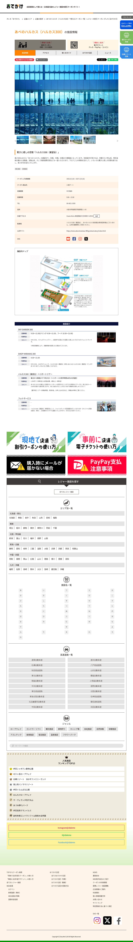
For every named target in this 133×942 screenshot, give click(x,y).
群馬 (25, 528)
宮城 (48, 517)
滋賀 (39, 548)
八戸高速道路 (96, 665)
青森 (20, 517)
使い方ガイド (66, 53)
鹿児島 (54, 569)
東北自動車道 (37, 675)
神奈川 (40, 528)
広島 (32, 559)
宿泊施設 (42, 734)
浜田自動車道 (96, 707)
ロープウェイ (16, 729)
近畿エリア (28, 19)
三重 (32, 548)
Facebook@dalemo (66, 842)
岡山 (25, 559)
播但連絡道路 (96, 701)
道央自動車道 (96, 660)
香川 (53, 559)
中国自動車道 (37, 707)
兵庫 (53, 548)
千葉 (55, 528)
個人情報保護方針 (99, 896)
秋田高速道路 (37, 670)
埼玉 (11, 528)
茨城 (48, 528)
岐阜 (25, 548)
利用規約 (96, 892)
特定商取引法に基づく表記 (102, 906)
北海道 (12, 517)
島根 (18, 559)
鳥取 (11, 559)
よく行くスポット (42, 59)
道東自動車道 (37, 660)
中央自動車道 (37, 686)
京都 (60, 548)
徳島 (46, 559)
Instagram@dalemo (66, 827)
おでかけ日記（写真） (59, 879)
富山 (18, 538)
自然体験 (100, 729)
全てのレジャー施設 (66, 492)
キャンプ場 (74, 729)
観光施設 (49, 729)
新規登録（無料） (14, 892)
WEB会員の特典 (13, 896)
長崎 (25, 569)
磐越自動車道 (96, 675)
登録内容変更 (13, 899)
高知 (67, 559)
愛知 (18, 548)
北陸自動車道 (96, 691)
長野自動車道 (96, 686)
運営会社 (96, 876)
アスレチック (16, 734)
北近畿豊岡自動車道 (37, 701)
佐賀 (18, 569)
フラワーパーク (69, 734)
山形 (41, 517)
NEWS (95, 872)
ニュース (108, 53)
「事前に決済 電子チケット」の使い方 (20, 879)
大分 (39, 569)
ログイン (11, 889)
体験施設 (112, 729)
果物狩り (61, 729)
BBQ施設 (88, 729)
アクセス (46, 53)
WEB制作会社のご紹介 (101, 879)
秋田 (34, 517)
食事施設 (30, 734)
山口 (39, 559)
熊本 (32, 569)
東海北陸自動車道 (37, 696)
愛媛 (60, 559)
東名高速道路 (37, 691)
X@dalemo (66, 835)
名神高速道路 (96, 696)
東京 (32, 528)
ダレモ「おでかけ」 (14, 19)
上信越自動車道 (96, 680)
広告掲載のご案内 (99, 889)
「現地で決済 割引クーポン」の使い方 (20, 876)
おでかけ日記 (87, 53)
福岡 (11, 569)
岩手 (27, 517)
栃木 (18, 528)
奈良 (67, 548)
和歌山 (75, 548)
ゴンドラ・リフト (33, 729)
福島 (55, 517)
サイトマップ (97, 903)
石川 (25, 538)
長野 (39, 538)
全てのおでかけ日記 (58, 876)
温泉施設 (54, 734)
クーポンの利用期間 (100, 882)
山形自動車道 (96, 670)
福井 (32, 538)
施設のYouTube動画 (25, 59)
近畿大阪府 (39, 19)
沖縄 (62, 569)
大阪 (46, 548)
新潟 (11, 538)
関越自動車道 (37, 680)
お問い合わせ (97, 899)
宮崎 (46, 569)
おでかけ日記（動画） (59, 882)
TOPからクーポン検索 (14, 872)
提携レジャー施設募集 (100, 886)
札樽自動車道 (37, 665)
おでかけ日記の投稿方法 (60, 886)
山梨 (46, 538)
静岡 (11, 548)
